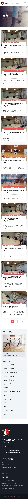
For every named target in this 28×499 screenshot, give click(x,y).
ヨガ (5, 403)
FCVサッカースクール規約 (8, 480)
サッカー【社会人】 (9, 376)
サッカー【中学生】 (9, 368)
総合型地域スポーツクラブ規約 (9, 483)
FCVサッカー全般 (6, 465)
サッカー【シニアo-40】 (10, 380)
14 (22, 321)
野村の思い (7, 387)
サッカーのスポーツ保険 (8, 488)
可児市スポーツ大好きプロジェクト (13, 391)
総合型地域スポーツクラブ (8, 473)
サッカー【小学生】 (9, 365)
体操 (5, 406)
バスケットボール (8, 410)
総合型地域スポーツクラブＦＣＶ (16, 496)
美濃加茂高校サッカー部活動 (9, 467)
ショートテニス (8, 399)
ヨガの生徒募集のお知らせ (10, 355)
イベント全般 (7, 384)
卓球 (5, 414)
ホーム (4, 18)
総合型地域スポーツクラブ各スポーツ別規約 (12, 485)
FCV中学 (4, 462)
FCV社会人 (4, 470)
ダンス (5, 395)
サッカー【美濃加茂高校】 (11, 372)
